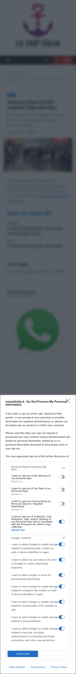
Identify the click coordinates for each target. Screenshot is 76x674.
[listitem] (38, 468)
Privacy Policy (59, 667)
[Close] (68, 401)
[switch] (62, 477)
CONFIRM (23, 654)
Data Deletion (17, 667)
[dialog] (38, 534)
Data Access (38, 667)
